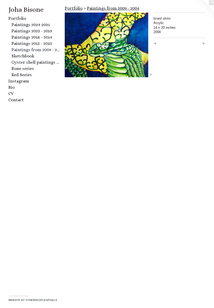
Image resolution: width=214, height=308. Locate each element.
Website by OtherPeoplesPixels (32, 300)
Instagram (18, 81)
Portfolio (17, 18)
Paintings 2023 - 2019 (31, 30)
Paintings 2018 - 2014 (31, 37)
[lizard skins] (106, 45)
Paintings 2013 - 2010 (31, 43)
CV (11, 93)
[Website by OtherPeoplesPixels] (203, 10)
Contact (16, 99)
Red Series (21, 74)
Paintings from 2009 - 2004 (36, 49)
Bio (11, 87)
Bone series (22, 68)
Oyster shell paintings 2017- (36, 62)
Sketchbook (22, 56)
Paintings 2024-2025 (30, 24)
